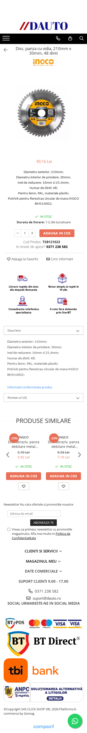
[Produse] (6, 39)
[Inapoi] (3, 50)
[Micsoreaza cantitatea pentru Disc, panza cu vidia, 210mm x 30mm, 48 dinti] (17, 233)
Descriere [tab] (14, 330)
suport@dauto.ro (46, 598)
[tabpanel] (43, 114)
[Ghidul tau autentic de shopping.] (43, 727)
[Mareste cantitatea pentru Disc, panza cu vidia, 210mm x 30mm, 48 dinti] (32, 233)
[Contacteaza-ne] (58, 38)
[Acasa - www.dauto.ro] (43, 26)
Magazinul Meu (42, 561)
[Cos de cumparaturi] (70, 38)
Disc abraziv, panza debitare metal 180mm (63, 444)
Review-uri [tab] (17, 397)
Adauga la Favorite (24, 259)
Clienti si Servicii (42, 551)
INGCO (24, 437)
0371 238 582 (46, 591)
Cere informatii (61, 259)
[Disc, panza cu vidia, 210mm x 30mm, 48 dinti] (43, 114)
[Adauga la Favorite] (23, 486)
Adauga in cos (57, 233)
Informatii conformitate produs (29, 387)
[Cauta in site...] (81, 38)
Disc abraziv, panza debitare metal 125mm (23, 444)
